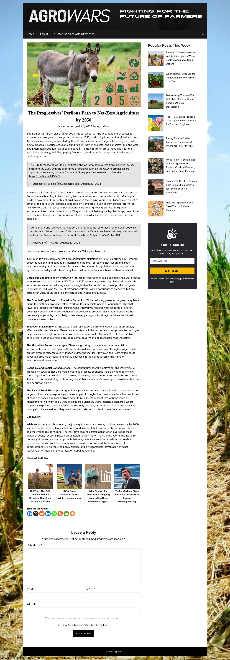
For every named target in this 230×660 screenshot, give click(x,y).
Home (30, 34)
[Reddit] (42, 513)
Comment (34, 544)
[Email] (66, 513)
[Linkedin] (48, 513)
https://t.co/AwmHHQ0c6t (44, 176)
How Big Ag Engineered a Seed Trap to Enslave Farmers (179, 206)
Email (90, 588)
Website (32, 603)
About (44, 34)
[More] (72, 513)
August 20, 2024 (91, 183)
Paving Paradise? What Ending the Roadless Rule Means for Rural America (179, 142)
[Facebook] (29, 513)
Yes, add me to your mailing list (84, 624)
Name (32, 588)
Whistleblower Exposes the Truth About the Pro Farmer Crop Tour (180, 77)
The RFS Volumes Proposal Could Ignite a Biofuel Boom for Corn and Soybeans (181, 120)
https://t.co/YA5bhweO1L (105, 235)
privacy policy (180, 279)
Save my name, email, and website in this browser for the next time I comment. (84, 618)
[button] (203, 34)
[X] (35, 513)
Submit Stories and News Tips (74, 34)
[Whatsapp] (54, 513)
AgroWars (103, 126)
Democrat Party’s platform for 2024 (53, 133)
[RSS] (60, 513)
